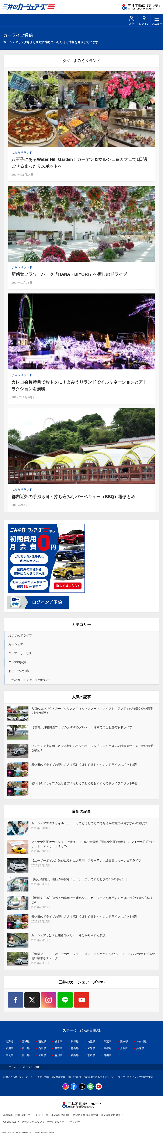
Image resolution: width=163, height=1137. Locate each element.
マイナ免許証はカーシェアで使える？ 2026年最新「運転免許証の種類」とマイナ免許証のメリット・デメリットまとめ (93, 844)
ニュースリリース (38, 1115)
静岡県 (75, 1048)
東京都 (124, 1041)
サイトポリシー (27, 1077)
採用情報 (20, 1115)
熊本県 (91, 1055)
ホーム (12, 1066)
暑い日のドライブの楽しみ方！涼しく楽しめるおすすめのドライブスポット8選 (84, 764)
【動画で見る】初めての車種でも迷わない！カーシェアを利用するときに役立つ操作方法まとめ (92, 900)
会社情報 (8, 1115)
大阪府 (124, 1048)
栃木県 (58, 1041)
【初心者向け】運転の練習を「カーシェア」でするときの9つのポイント (79, 879)
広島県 (42, 1055)
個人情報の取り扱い (111, 1115)
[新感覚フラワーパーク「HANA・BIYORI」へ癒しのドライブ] (81, 224)
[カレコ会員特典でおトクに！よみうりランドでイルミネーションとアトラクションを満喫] (81, 331)
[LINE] (65, 1000)
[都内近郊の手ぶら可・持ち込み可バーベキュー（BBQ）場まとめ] (81, 446)
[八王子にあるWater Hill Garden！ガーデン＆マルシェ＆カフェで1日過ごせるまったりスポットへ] (81, 109)
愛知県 (91, 1048)
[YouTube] (81, 1000)
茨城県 (42, 1041)
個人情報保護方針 (60, 1115)
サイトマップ (118, 1077)
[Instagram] (48, 1000)
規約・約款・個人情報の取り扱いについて (59, 1077)
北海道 (9, 1041)
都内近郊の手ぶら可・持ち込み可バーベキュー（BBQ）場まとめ (73, 496)
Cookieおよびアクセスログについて (24, 1121)
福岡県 (75, 1055)
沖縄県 (107, 1055)
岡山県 (26, 1055)
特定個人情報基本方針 (85, 1115)
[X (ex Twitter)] (32, 1000)
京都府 (107, 1048)
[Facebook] (15, 1000)
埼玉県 (91, 1041)
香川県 (58, 1055)
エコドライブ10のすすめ (140, 1077)
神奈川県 (141, 1041)
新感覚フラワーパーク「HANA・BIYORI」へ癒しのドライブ (69, 274)
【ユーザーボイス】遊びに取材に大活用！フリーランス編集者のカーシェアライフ (86, 860)
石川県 (42, 1048)
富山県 (26, 1048)
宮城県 (26, 1041)
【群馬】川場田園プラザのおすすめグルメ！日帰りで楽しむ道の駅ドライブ (81, 727)
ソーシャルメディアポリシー (63, 1121)
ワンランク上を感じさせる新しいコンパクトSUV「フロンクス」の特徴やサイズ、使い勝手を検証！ (92, 748)
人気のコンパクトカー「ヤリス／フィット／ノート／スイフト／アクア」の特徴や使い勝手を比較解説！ (92, 710)
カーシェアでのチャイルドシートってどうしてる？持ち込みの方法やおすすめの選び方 (89, 823)
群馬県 (75, 1041)
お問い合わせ (10, 1077)
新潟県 (9, 1048)
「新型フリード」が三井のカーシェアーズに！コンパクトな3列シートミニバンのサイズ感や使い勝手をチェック (93, 956)
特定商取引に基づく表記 (96, 1077)
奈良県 (9, 1055)
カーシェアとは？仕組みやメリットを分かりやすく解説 (68, 935)
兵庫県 (140, 1048)
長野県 (58, 1048)
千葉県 (107, 1041)
